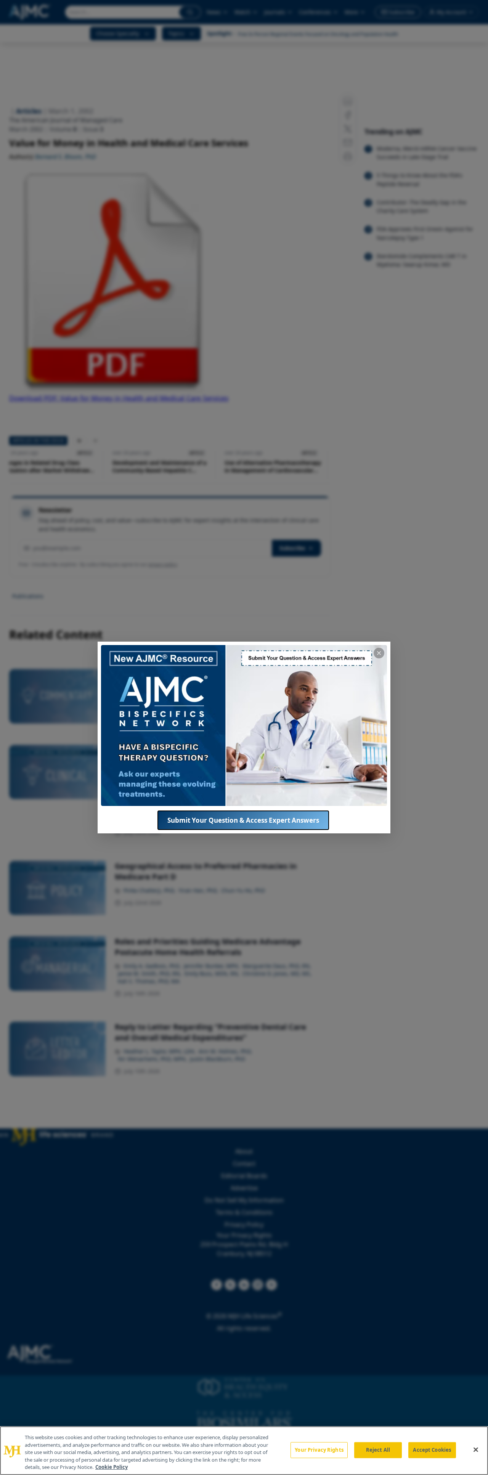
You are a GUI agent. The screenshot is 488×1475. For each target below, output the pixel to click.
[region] (244, 1450)
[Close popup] (379, 653)
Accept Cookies (432, 1449)
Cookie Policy (111, 1467)
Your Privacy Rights (319, 1449)
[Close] (475, 1449)
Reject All (378, 1449)
